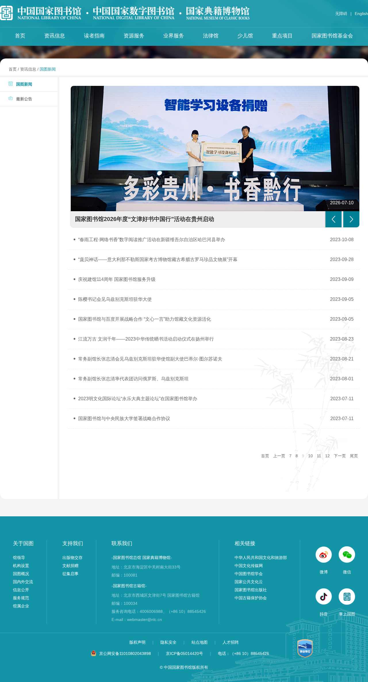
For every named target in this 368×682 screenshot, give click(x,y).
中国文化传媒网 (249, 565)
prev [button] (333, 219)
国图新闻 (48, 69)
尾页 (354, 456)
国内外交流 (23, 581)
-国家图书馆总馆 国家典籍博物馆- (142, 557)
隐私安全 (169, 642)
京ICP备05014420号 (184, 653)
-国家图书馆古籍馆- (129, 585)
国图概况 (21, 573)
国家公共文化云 (249, 581)
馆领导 (19, 557)
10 (310, 456)
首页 (20, 35)
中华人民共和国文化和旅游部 (261, 557)
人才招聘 (231, 642)
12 (327, 456)
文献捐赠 (70, 565)
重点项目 (282, 35)
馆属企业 (21, 606)
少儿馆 (245, 35)
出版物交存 (72, 557)
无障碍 (341, 14)
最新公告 (24, 99)
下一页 (340, 456)
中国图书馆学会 (249, 573)
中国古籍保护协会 (251, 598)
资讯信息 (54, 35)
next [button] (351, 219)
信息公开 (21, 589)
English (361, 14)
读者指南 (94, 35)
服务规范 (21, 598)
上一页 (279, 456)
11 (319, 456)
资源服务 (134, 35)
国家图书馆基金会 (332, 35)
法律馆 (210, 35)
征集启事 (70, 573)
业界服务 (173, 35)
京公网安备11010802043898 (125, 653)
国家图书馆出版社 (251, 589)
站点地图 (200, 642)
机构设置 (21, 565)
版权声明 (138, 642)
